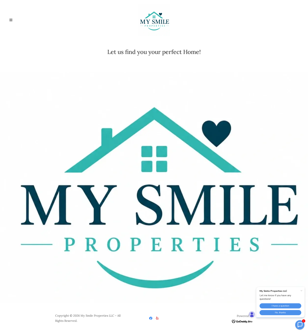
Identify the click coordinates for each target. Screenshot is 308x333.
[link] (154, 20)
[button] (11, 20)
